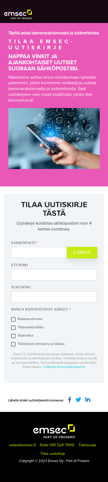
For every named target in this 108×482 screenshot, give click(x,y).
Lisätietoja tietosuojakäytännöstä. (64, 367)
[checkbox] (54, 332)
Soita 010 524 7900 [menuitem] (57, 445)
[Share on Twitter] (78, 400)
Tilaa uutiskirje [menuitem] (52, 453)
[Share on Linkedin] (87, 400)
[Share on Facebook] (69, 400)
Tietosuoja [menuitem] (87, 445)
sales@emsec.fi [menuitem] (22, 445)
